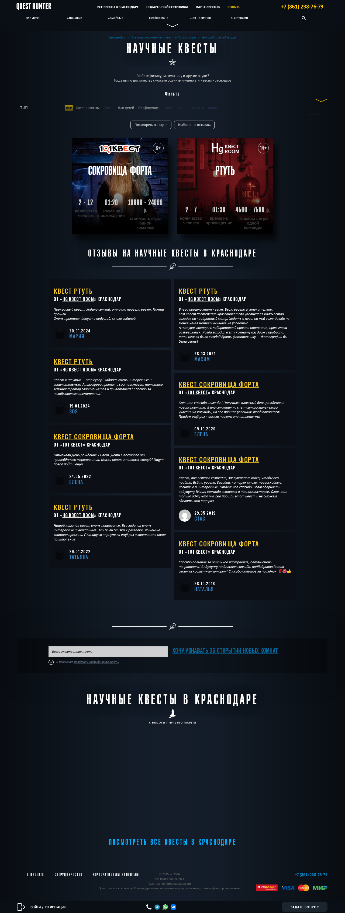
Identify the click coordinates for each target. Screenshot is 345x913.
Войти (35, 907)
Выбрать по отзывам (194, 124)
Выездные (196, 108)
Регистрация (55, 907)
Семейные (115, 17)
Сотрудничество (68, 874)
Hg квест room (78, 299)
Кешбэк (233, 7)
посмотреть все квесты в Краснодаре (172, 842)
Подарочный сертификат (167, 7)
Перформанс (158, 17)
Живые (213, 108)
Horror (109, 108)
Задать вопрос (305, 907)
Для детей (33, 17)
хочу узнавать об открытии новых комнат (225, 650)
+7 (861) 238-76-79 (302, 6)
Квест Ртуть (73, 291)
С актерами (239, 17)
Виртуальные (173, 108)
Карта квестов (208, 7)
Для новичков (200, 17)
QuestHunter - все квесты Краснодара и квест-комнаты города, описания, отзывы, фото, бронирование (169, 888)
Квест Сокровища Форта (94, 436)
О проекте (35, 874)
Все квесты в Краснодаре (118, 7)
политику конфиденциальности (96, 662)
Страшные (74, 17)
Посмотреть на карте (150, 124)
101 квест (73, 444)
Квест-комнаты (87, 108)
